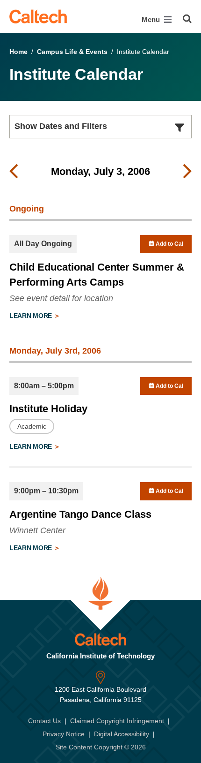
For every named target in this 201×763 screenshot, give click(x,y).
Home (18, 51)
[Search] (187, 18)
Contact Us (44, 721)
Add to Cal (168, 244)
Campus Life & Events (72, 51)
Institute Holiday (48, 409)
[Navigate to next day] (187, 171)
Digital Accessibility (121, 734)
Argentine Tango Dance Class (80, 514)
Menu (152, 19)
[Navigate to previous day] (13, 171)
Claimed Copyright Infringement (117, 721)
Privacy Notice (64, 734)
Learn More (31, 315)
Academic (31, 426)
